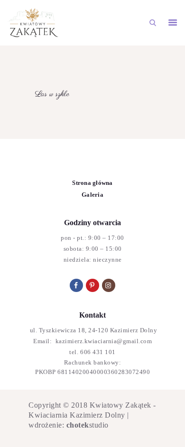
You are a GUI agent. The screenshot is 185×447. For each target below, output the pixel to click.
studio (87, 425)
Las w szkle (52, 94)
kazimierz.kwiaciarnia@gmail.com (103, 341)
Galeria (92, 194)
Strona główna (92, 182)
